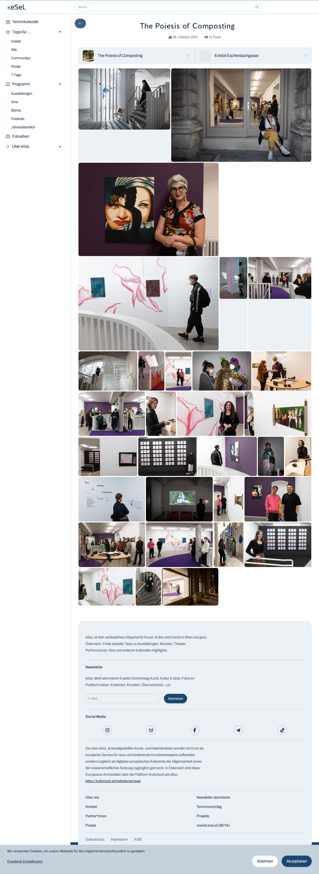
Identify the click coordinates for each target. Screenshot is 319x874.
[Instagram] (107, 730)
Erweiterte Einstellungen (25, 861)
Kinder (16, 66)
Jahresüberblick (23, 127)
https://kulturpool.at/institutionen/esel (113, 781)
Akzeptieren (297, 861)
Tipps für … (21, 32)
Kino (14, 102)
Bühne (16, 110)
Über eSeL (21, 146)
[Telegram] (238, 730)
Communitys (20, 58)
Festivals (17, 119)
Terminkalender (25, 21)
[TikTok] (282, 730)
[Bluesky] (151, 730)
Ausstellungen (21, 93)
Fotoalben (20, 136)
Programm (21, 84)
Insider (16, 41)
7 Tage (16, 75)
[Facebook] (194, 730)
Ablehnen (265, 861)
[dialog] (159, 859)
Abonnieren (175, 698)
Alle (14, 50)
